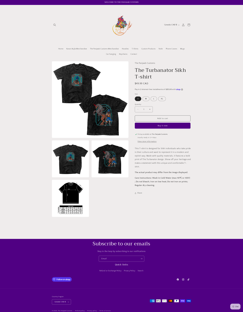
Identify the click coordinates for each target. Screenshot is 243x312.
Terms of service (105, 310)
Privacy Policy (129, 271)
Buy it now (163, 126)
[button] (54, 25)
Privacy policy (92, 310)
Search (141, 271)
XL (162, 99)
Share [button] (139, 193)
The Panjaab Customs (65, 310)
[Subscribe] (141, 259)
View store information (147, 142)
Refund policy (80, 310)
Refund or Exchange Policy (110, 271)
